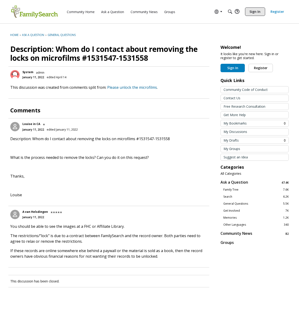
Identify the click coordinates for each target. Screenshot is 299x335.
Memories (256, 218)
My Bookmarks (255, 123)
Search (256, 197)
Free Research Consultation (244, 106)
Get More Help (235, 115)
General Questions (256, 204)
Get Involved (256, 211)
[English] (34, 12)
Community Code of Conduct (246, 89)
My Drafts (255, 140)
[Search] (230, 11)
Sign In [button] (232, 68)
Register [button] (260, 68)
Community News (255, 233)
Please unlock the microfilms (132, 87)
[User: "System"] (15, 74)
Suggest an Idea (236, 157)
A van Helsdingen (35, 212)
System (27, 72)
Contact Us (232, 98)
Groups (227, 242)
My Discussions (235, 131)
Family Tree (256, 190)
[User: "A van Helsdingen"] (15, 214)
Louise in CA (31, 124)
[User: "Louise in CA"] (15, 126)
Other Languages (256, 225)
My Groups (232, 148)
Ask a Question (255, 182)
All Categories (231, 173)
